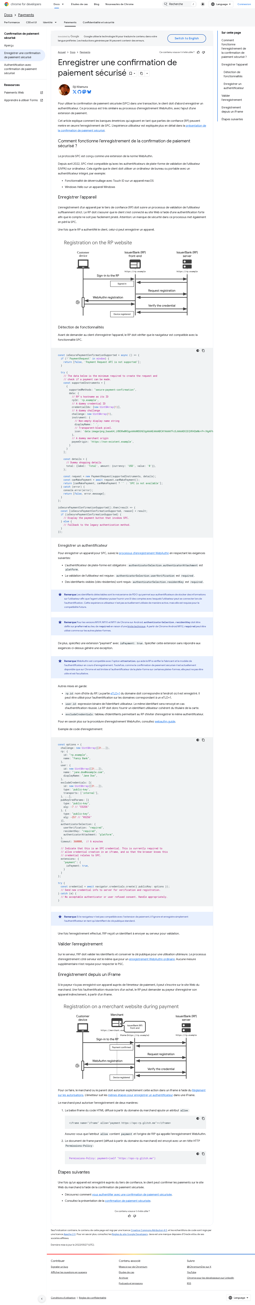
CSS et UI (31, 22)
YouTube (191, 1272)
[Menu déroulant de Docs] (64, 4)
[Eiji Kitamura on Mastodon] (84, 93)
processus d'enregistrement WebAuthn (144, 553)
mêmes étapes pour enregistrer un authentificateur (140, 1095)
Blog (96, 4)
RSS (189, 1283)
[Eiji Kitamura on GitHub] (79, 93)
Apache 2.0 (70, 1234)
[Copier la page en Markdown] (142, 73)
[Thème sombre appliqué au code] (198, 350)
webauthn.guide (165, 721)
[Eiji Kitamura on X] (74, 93)
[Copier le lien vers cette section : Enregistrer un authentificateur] (111, 546)
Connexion (244, 4)
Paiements (70, 22)
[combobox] (179, 4)
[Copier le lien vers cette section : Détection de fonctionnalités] (107, 327)
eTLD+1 (115, 693)
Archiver (123, 1277)
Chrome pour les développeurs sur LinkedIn (210, 1277)
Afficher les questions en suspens (69, 1272)
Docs (57, 4)
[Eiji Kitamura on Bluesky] (89, 93)
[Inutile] (203, 52)
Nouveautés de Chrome (119, 4)
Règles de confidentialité (92, 1297)
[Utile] (198, 52)
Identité (48, 22)
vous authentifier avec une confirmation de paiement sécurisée (132, 1194)
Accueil (62, 52)
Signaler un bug (59, 1266)
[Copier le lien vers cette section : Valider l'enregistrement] (106, 944)
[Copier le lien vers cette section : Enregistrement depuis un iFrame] (124, 975)
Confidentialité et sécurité (98, 22)
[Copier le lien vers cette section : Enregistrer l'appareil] (100, 197)
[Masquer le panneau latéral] (41, 1298)
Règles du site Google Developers (130, 1234)
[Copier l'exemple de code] (203, 350)
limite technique (136, 626)
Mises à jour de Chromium (133, 1266)
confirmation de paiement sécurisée (127, 1201)
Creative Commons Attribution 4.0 (149, 1230)
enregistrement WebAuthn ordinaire (152, 959)
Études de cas (79, 4)
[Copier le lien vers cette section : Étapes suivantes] (93, 1172)
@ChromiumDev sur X (199, 1266)
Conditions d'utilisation (63, 1297)
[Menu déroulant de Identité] (57, 22)
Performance (12, 22)
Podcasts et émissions (131, 1283)
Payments (26, 15)
